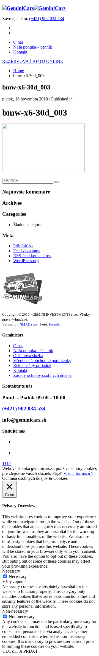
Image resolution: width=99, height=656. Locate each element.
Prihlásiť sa (23, 245)
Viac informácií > (78, 473)
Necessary (18, 576)
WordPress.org (26, 260)
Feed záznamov (26, 250)
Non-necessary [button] (15, 611)
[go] (56, 182)
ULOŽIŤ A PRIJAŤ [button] (20, 651)
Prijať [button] (57, 473)
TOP (6, 463)
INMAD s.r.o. (28, 324)
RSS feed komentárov (32, 255)
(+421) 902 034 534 (46, 18)
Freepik (54, 324)
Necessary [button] (11, 571)
